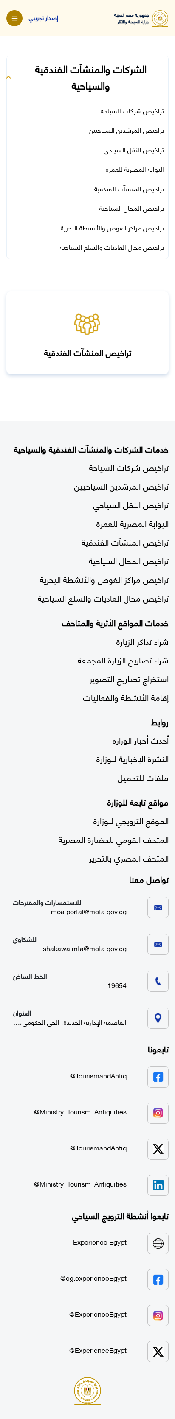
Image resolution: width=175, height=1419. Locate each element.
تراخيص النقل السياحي (134, 149)
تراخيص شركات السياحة (132, 110)
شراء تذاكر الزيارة (142, 641)
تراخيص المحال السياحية (131, 207)
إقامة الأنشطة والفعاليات (126, 697)
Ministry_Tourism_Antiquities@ (80, 1111)
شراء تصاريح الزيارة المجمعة (123, 659)
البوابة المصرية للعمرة (135, 168)
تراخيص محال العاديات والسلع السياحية (112, 246)
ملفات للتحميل (143, 777)
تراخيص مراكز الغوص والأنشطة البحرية (112, 227)
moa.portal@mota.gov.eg (89, 911)
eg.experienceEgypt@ (93, 1277)
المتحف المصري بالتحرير (129, 857)
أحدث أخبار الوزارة (141, 739)
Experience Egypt (100, 1241)
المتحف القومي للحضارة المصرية (114, 839)
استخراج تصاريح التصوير (129, 678)
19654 (117, 985)
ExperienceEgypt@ (98, 1313)
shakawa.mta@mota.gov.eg (85, 948)
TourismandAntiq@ (98, 1075)
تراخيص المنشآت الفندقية (129, 188)
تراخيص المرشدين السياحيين (126, 129)
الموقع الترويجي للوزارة (131, 820)
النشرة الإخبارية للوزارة (132, 758)
